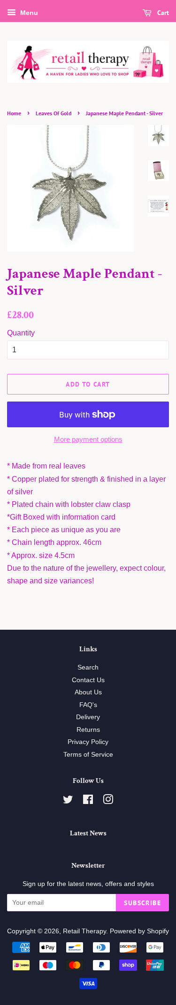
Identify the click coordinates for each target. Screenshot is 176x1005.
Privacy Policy (88, 741)
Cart (162, 12)
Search (88, 667)
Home (14, 113)
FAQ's (88, 704)
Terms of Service (88, 754)
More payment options (88, 439)
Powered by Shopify (139, 931)
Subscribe (142, 903)
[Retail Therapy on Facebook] (88, 801)
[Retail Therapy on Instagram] (108, 801)
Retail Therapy (84, 931)
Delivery (88, 717)
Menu (28, 12)
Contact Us (88, 680)
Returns (88, 729)
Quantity (21, 333)
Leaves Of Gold (53, 113)
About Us (88, 692)
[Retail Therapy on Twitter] (68, 801)
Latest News (88, 833)
